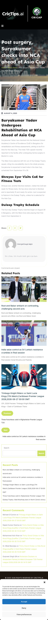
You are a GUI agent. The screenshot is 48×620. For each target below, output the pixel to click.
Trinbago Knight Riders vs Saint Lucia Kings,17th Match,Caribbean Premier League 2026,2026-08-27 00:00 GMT (22, 396)
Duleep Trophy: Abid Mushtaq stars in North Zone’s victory (24, 500)
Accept (24, 601)
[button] (44, 582)
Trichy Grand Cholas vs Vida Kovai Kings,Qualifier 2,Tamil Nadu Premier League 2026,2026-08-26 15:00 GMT (23, 528)
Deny (24, 608)
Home (3, 68)
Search (6, 448)
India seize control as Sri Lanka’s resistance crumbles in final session (22, 351)
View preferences (24, 614)
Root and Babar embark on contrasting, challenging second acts (20, 307)
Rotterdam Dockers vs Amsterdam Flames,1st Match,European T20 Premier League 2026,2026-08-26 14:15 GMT (23, 559)
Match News (12, 68)
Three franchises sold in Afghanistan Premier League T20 (24, 496)
